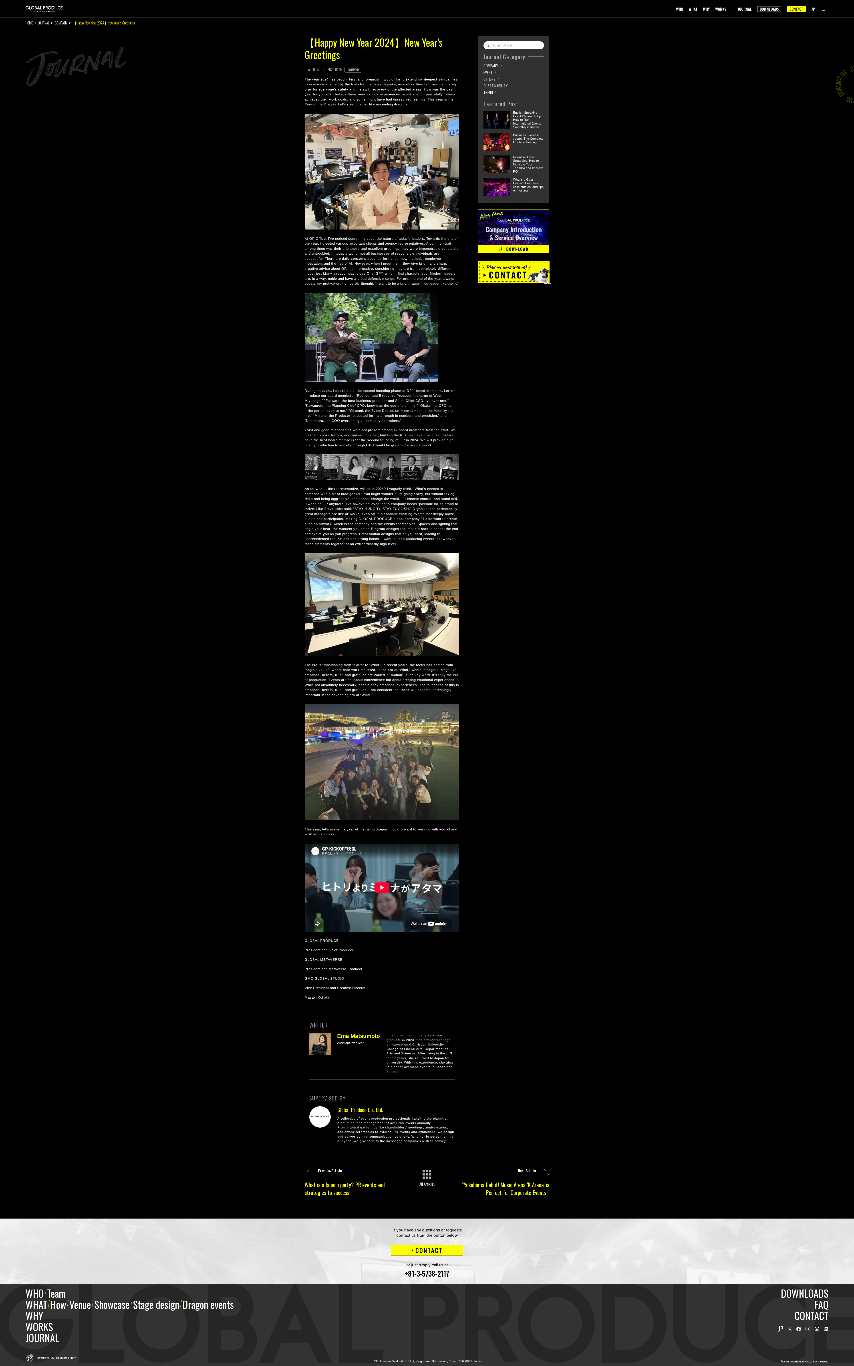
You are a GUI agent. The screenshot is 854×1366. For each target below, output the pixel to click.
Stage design (156, 1304)
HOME (29, 23)
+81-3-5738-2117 (427, 1273)
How (58, 1304)
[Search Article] (488, 45)
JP (813, 9)
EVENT (488, 72)
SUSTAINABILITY (495, 86)
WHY (706, 9)
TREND (488, 92)
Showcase (112, 1304)
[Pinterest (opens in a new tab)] (817, 1329)
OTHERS (489, 79)
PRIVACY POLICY (45, 1358)
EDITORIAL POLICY (66, 1358)
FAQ (821, 1304)
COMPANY (61, 23)
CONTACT (796, 9)
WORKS (720, 9)
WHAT (693, 9)
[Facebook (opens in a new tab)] (798, 1329)
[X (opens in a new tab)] (789, 1329)
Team (56, 1293)
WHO (679, 9)
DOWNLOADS (769, 9)
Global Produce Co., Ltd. (360, 1110)
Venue (80, 1304)
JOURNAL (745, 9)
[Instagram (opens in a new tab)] (808, 1329)
